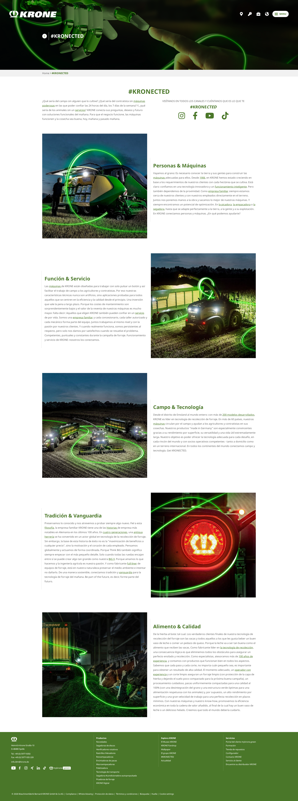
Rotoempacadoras (104, 756)
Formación (231, 745)
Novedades (101, 741)
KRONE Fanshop (168, 745)
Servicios (230, 738)
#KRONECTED (60, 73)
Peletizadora (102, 768)
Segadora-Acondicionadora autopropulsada (116, 775)
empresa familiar (218, 191)
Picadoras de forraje (105, 779)
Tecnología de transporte (107, 771)
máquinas (159, 177)
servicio (139, 313)
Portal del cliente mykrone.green (241, 741)
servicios (80, 110)
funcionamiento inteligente (231, 186)
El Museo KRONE (169, 741)
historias (112, 527)
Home (45, 73)
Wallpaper (165, 749)
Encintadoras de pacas (106, 760)
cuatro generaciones (115, 532)
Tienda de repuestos (235, 749)
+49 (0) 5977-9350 (22, 753)
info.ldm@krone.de (20, 761)
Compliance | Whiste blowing (79, 794)
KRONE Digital (102, 783)
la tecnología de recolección (236, 647)
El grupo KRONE (168, 753)
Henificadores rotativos (107, 749)
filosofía (49, 527)
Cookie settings (167, 794)
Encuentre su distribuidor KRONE (241, 764)
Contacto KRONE (234, 756)
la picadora (225, 204)
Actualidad (166, 760)
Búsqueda (144, 794)
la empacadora (242, 204)
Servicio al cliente (234, 760)
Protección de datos (104, 794)
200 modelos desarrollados (238, 415)
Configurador (232, 753)
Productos (101, 738)
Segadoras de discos (105, 745)
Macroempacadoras (105, 764)
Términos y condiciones (127, 794)
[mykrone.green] (250, 14)
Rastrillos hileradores (105, 753)
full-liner (132, 563)
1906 (202, 177)
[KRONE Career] (258, 14)
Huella (154, 794)
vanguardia (125, 572)
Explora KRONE (168, 738)
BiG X (112, 559)
